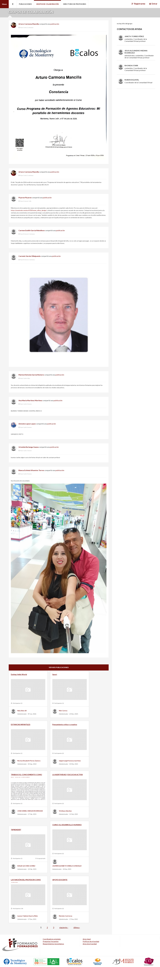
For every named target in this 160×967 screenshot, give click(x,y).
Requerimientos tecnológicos (53, 944)
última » (76, 927)
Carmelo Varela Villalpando (29, 256)
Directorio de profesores (74, 4)
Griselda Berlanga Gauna (29, 447)
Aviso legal (87, 939)
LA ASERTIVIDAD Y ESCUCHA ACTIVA (67, 774)
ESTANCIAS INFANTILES (20, 724)
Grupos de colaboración (47, 4)
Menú (4, 4)
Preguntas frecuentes (51, 941)
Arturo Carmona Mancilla (29, 24)
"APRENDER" (16, 830)
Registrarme (139, 4)
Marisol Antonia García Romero (31, 375)
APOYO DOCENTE (59, 880)
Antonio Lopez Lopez (27, 424)
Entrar (154, 4)
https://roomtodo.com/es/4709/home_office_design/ (29, 210)
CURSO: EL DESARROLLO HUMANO (67, 825)
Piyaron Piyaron (25, 197)
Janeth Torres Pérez (134, 36)
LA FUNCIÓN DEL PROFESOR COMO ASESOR (26, 881)
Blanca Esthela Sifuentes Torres (31, 470)
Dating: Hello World (19, 674)
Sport (54, 674)
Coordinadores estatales (52, 939)
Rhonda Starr (131, 65)
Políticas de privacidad (91, 941)
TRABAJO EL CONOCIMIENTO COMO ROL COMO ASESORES (26, 775)
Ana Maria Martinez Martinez (30, 400)
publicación (54, 24)
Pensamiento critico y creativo (64, 724)
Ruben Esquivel (132, 80)
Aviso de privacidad (90, 944)
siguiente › (63, 927)
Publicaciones (25, 4)
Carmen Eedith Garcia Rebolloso (32, 230)
